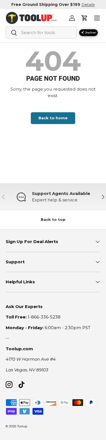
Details (88, 4)
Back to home (53, 118)
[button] (84, 18)
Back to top (53, 219)
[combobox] (41, 32)
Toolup (22, 426)
